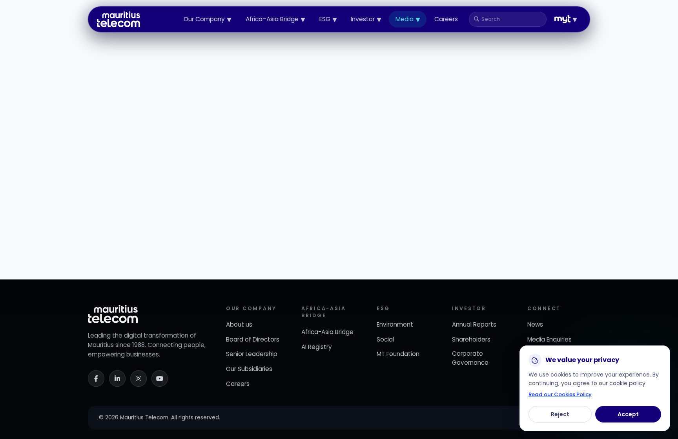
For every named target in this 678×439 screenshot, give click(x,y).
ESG (328, 19)
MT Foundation (398, 354)
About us (239, 324)
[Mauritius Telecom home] (118, 19)
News (535, 324)
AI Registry (316, 347)
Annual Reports (474, 324)
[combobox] (510, 19)
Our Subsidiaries (249, 369)
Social (385, 339)
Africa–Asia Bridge (275, 19)
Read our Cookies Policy (560, 394)
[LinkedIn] (117, 378)
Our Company (207, 19)
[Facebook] (96, 378)
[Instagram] (138, 378)
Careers (446, 19)
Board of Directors (252, 339)
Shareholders (471, 339)
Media (408, 19)
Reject (560, 414)
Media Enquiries (549, 339)
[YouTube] (159, 378)
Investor (366, 19)
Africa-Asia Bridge (327, 332)
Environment (395, 324)
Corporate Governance (470, 358)
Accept (628, 414)
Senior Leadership (251, 354)
